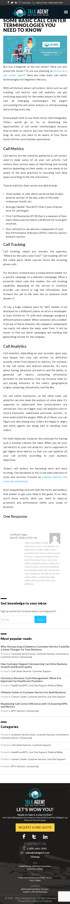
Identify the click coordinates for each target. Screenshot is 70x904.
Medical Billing (55, 685)
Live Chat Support (38, 685)
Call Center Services (21, 671)
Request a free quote (35, 827)
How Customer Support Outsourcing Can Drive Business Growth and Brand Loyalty (34, 665)
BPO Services (18, 711)
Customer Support (41, 671)
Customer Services (45, 653)
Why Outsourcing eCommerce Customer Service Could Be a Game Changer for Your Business (35, 648)
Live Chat (26, 2)
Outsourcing (26, 657)
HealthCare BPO (19, 685)
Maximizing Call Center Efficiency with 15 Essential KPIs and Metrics (34, 705)
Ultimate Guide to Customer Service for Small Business (33, 692)
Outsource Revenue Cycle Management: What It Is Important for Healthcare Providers (31, 680)
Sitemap (35, 856)
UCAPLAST (15, 534)
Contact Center (19, 696)
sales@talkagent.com (37, 852)
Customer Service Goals (23, 653)
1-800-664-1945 (55, 2)
